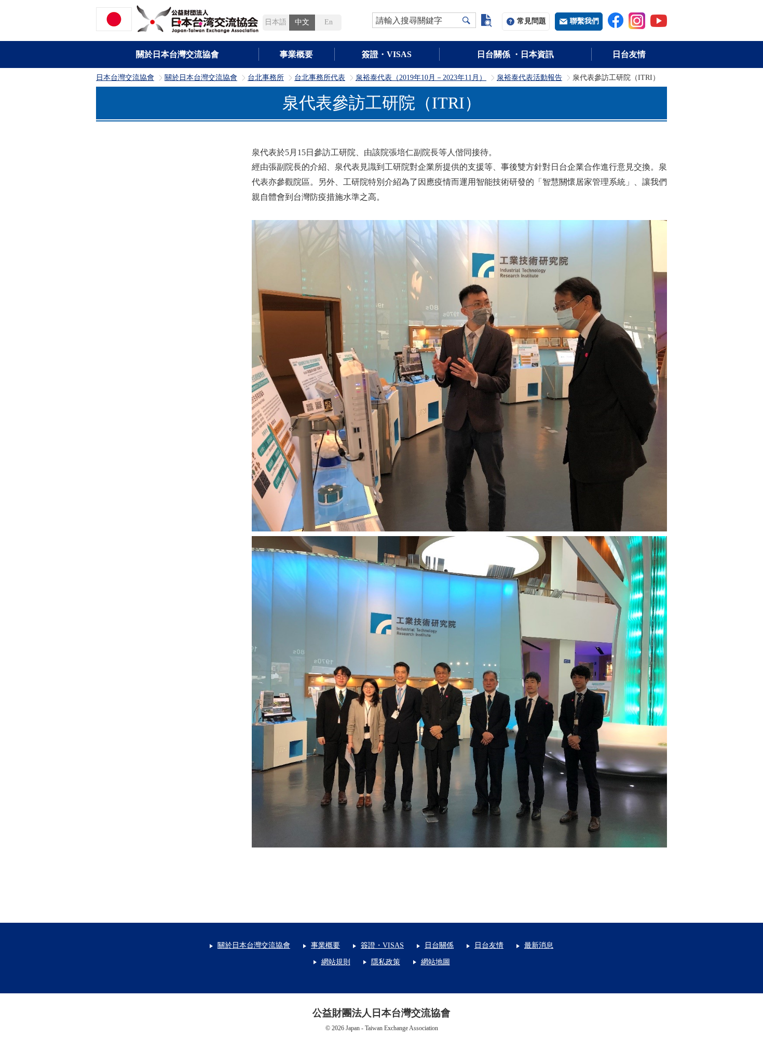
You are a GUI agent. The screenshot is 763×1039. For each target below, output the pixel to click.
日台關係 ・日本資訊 (515, 54)
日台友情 (629, 54)
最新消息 (538, 945)
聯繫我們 (584, 21)
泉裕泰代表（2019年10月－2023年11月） (421, 77)
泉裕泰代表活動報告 (529, 77)
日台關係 (439, 945)
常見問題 (531, 21)
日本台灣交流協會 (125, 77)
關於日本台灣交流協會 (177, 54)
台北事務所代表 (319, 77)
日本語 (276, 22)
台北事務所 (266, 77)
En (328, 22)
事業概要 (296, 54)
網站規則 (335, 962)
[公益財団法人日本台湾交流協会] (179, 19)
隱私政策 (385, 962)
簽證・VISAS (387, 54)
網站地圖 (435, 962)
